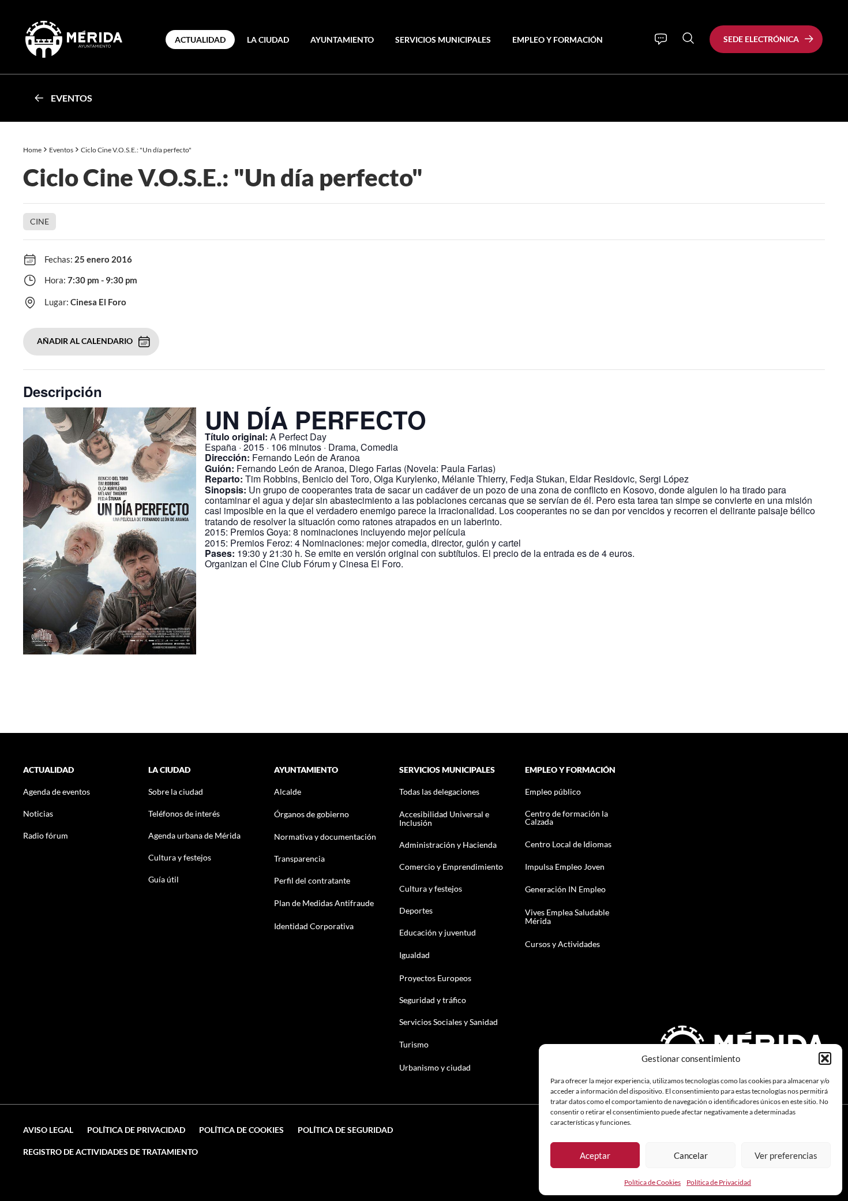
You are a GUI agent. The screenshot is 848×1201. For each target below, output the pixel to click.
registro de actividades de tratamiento (110, 1152)
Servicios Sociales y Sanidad (448, 1022)
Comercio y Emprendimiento (451, 866)
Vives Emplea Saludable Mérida (567, 916)
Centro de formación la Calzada (566, 817)
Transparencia (299, 858)
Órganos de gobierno (311, 814)
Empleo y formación (557, 39)
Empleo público (553, 791)
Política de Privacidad (718, 1182)
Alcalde (287, 791)
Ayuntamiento (342, 39)
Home (32, 149)
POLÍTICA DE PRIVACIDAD (136, 1130)
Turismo (414, 1044)
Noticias (38, 813)
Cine (39, 221)
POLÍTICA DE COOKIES (241, 1130)
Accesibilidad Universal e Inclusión (444, 818)
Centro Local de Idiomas (568, 844)
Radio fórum (45, 835)
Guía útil (163, 879)
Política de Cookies (652, 1182)
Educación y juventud (437, 932)
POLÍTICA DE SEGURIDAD (345, 1130)
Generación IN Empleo (565, 889)
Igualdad (414, 955)
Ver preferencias (786, 1155)
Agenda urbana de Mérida (194, 835)
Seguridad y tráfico (432, 1000)
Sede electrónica (761, 39)
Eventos (71, 97)
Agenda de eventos (56, 791)
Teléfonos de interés (184, 813)
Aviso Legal (48, 1130)
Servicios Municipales (443, 39)
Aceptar (595, 1155)
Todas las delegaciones (439, 791)
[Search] (688, 38)
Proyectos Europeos (435, 978)
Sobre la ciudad (175, 791)
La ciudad (268, 39)
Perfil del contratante (312, 880)
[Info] (661, 39)
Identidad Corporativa (314, 926)
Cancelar (691, 1155)
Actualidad (200, 39)
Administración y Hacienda (448, 845)
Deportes (416, 910)
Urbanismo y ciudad (435, 1067)
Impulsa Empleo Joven (565, 866)
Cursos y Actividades (562, 944)
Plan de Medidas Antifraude (324, 903)
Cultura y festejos (179, 857)
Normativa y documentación (325, 836)
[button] (825, 1058)
